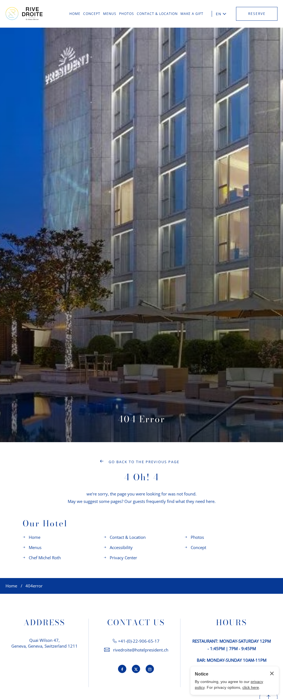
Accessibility (121, 547)
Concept (198, 547)
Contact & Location (128, 537)
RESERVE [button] (257, 13)
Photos (197, 537)
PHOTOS (126, 13)
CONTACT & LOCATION (157, 13)
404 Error (141, 419)
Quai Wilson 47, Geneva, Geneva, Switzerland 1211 (44, 643)
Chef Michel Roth (45, 557)
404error (34, 586)
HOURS (231, 622)
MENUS (109, 13)
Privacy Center (123, 557)
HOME (74, 13)
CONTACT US (136, 622)
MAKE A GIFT (191, 13)
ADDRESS (44, 622)
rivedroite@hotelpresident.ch (140, 650)
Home (34, 537)
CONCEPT (91, 13)
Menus (35, 547)
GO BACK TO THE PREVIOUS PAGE (143, 461)
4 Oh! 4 (141, 477)
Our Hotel (45, 523)
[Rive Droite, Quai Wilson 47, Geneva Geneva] (24, 13)
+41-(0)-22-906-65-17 (138, 641)
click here (250, 687)
